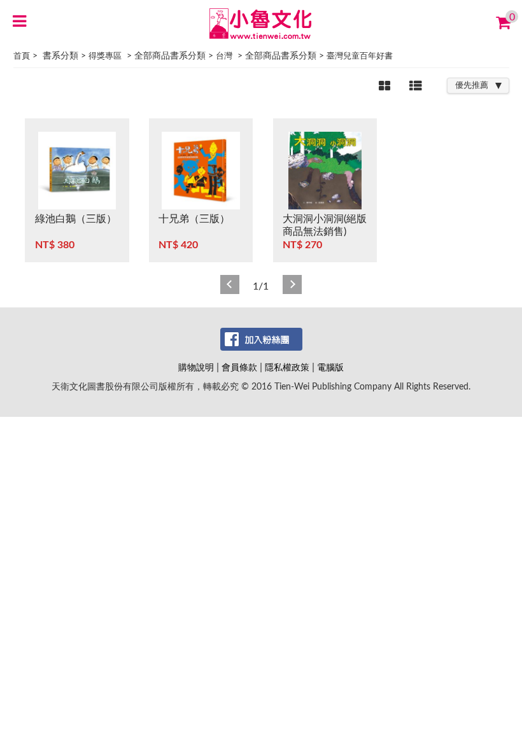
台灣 (224, 56)
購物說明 (196, 367)
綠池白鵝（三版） (75, 219)
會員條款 (239, 367)
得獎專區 (105, 56)
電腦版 (330, 367)
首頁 (21, 56)
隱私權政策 (287, 367)
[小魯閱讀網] (261, 23)
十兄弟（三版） (194, 219)
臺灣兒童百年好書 (360, 56)
